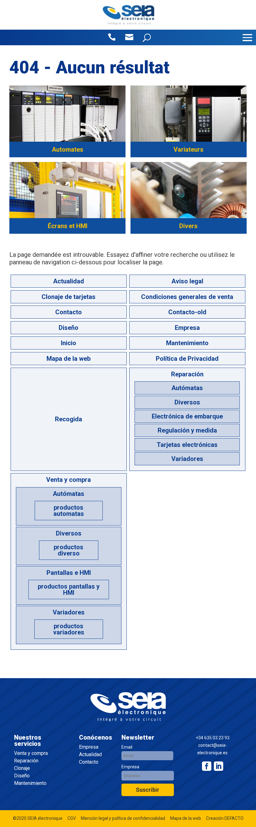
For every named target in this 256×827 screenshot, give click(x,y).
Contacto (68, 312)
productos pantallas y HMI (69, 589)
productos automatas (68, 510)
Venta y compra (68, 479)
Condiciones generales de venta (187, 297)
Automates (67, 149)
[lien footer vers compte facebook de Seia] (206, 766)
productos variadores (68, 629)
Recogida (68, 419)
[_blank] (218, 766)
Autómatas (187, 388)
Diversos (187, 402)
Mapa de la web (69, 358)
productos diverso (68, 550)
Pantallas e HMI (69, 572)
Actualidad (68, 281)
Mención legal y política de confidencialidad (123, 818)
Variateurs (189, 149)
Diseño (68, 327)
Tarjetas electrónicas (187, 444)
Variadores (187, 458)
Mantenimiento (187, 343)
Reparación (187, 374)
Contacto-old (187, 312)
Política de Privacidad (187, 358)
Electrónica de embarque (187, 416)
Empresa (187, 327)
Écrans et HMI (67, 226)
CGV (71, 818)
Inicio (68, 343)
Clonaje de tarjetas (69, 297)
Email (126, 747)
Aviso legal (187, 281)
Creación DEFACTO (225, 818)
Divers (188, 226)
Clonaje (22, 768)
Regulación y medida (187, 430)
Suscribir (147, 789)
